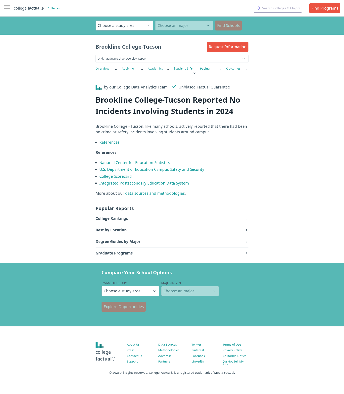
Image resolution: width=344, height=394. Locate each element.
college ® (29, 8)
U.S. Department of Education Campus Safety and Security (151, 169)
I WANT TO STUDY (114, 283)
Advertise (165, 356)
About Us (133, 344)
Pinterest (198, 350)
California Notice (234, 356)
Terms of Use (232, 344)
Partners (164, 361)
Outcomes (233, 68)
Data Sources (167, 344)
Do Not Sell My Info (233, 362)
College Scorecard (115, 176)
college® (105, 355)
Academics (155, 68)
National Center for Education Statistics (134, 162)
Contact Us (134, 356)
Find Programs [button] (325, 8)
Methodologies (168, 350)
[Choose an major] (184, 25)
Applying (128, 68)
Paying (205, 68)
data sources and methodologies (155, 193)
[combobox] (278, 8)
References (109, 142)
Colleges (54, 8)
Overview (102, 68)
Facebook (198, 356)
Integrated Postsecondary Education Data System (144, 183)
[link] (107, 68)
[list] (107, 68)
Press (130, 350)
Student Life (183, 68)
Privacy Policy (232, 350)
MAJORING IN (171, 283)
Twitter (196, 344)
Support (132, 361)
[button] (227, 47)
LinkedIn (198, 361)
